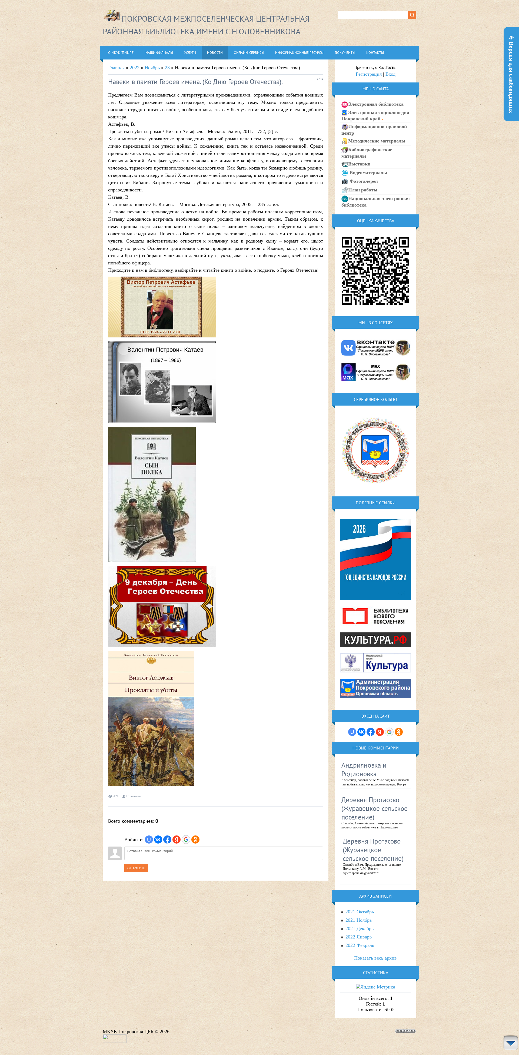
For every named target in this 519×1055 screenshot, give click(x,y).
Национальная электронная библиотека (375, 202)
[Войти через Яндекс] (176, 839)
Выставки (359, 164)
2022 (134, 67)
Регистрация (369, 74)
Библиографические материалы (366, 153)
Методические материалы (376, 141)
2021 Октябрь (359, 911)
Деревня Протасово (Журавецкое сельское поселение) (374, 808)
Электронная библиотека (376, 104)
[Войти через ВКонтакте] (158, 839)
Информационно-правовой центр (374, 130)
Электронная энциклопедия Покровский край (375, 115)
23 (167, 67)
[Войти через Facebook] (167, 839)
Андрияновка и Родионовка (364, 769)
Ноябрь (152, 67)
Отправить (136, 868)
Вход (390, 74)
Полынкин (133, 796)
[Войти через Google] (186, 839)
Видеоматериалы (367, 172)
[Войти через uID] (149, 839)
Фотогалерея (363, 181)
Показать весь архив (375, 958)
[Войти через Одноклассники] (195, 839)
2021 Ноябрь (358, 920)
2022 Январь (358, 937)
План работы (362, 190)
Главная (116, 67)
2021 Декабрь (359, 928)
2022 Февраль (359, 945)
